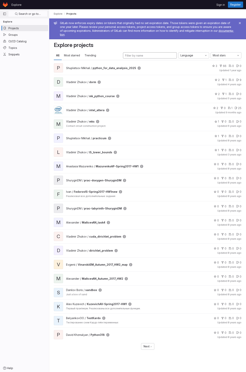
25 (239, 108)
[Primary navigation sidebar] (5, 14)
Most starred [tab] (72, 55)
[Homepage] (5, 5)
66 (224, 66)
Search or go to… (29, 13)
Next (147, 346)
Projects (71, 13)
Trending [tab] (90, 55)
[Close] (240, 23)
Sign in (220, 4)
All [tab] (57, 55)
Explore (17, 4)
